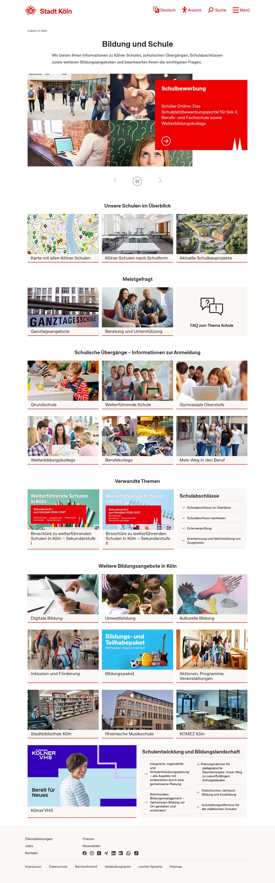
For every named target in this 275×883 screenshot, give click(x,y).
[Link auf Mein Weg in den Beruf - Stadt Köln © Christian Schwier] (211, 436)
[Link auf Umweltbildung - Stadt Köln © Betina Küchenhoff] (137, 594)
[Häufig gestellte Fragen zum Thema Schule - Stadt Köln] (211, 304)
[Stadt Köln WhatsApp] (128, 852)
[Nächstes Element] (154, 180)
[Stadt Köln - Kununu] (121, 852)
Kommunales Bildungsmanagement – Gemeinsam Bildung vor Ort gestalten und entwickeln (167, 802)
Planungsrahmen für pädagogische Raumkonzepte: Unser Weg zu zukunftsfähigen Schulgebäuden (221, 772)
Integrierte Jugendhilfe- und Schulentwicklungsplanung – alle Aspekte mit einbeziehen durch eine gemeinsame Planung (169, 774)
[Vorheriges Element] (120, 180)
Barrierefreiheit (86, 866)
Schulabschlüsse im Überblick (209, 507)
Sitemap (176, 866)
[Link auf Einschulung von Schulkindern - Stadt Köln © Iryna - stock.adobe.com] (63, 381)
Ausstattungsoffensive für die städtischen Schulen (220, 807)
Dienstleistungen (39, 838)
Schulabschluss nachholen (206, 518)
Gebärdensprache (118, 866)
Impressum (33, 866)
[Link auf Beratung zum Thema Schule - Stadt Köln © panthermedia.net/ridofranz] (137, 307)
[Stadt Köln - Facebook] (85, 852)
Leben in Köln (37, 31)
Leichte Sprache (150, 866)
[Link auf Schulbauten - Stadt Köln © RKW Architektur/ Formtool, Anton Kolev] (211, 234)
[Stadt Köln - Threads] (99, 852)
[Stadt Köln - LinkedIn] (114, 852)
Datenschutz (58, 866)
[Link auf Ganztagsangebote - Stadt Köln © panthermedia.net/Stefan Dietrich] (63, 307)
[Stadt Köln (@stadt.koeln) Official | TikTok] (136, 852)
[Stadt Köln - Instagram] (92, 852)
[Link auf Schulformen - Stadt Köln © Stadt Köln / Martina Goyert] (137, 234)
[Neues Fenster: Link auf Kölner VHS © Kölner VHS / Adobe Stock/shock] (82, 775)
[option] (110, 122)
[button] (241, 10)
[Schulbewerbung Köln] (110, 120)
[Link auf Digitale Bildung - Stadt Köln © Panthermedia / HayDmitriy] (63, 594)
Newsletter (91, 846)
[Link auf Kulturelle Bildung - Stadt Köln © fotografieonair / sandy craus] (211, 594)
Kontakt (31, 853)
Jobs (29, 846)
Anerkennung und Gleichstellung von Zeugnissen (214, 540)
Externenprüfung (199, 528)
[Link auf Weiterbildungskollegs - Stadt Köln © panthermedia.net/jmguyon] (63, 436)
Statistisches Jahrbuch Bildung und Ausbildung (219, 792)
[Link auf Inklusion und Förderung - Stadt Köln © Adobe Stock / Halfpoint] (63, 650)
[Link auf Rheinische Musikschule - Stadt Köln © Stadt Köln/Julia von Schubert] (137, 710)
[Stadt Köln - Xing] (106, 852)
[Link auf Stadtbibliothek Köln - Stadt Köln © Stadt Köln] (63, 710)
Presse (88, 838)
